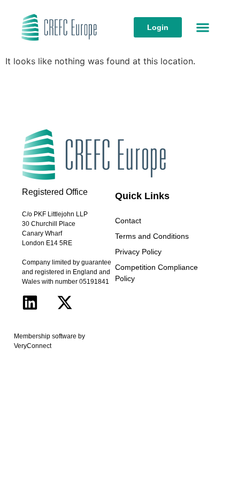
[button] (203, 27)
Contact (128, 220)
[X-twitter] (65, 302)
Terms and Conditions (152, 236)
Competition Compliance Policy (156, 273)
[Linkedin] (30, 302)
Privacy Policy (138, 251)
